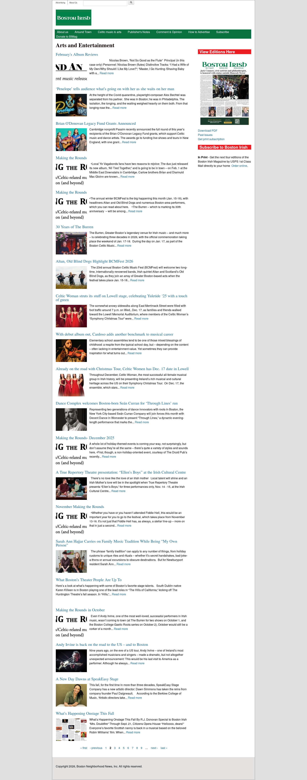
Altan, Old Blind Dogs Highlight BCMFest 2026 (94, 261)
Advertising (60, 2)
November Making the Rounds (80, 506)
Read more (107, 73)
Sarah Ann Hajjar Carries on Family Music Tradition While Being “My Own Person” (116, 543)
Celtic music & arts (109, 32)
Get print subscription (211, 139)
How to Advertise (199, 32)
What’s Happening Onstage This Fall (85, 713)
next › (154, 748)
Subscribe (222, 32)
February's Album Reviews (77, 54)
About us (62, 32)
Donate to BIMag (66, 36)
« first (83, 748)
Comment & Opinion (169, 32)
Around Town (83, 32)
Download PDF (207, 130)
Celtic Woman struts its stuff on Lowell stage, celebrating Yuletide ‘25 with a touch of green (121, 297)
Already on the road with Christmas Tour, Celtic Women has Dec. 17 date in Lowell (122, 368)
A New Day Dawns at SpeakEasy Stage (87, 678)
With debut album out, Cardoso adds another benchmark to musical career (114, 334)
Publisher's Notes (139, 32)
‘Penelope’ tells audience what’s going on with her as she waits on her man (115, 88)
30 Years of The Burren (74, 226)
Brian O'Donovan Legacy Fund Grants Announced (96, 123)
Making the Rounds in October (80, 609)
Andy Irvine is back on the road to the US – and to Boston (102, 644)
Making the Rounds (71, 157)
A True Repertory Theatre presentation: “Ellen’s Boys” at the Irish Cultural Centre (121, 472)
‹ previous (96, 748)
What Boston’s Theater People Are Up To (89, 579)
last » (164, 748)
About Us (73, 2)
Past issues (205, 135)
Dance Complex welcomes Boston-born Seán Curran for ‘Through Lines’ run (117, 403)
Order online (239, 166)
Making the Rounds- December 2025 (85, 437)
